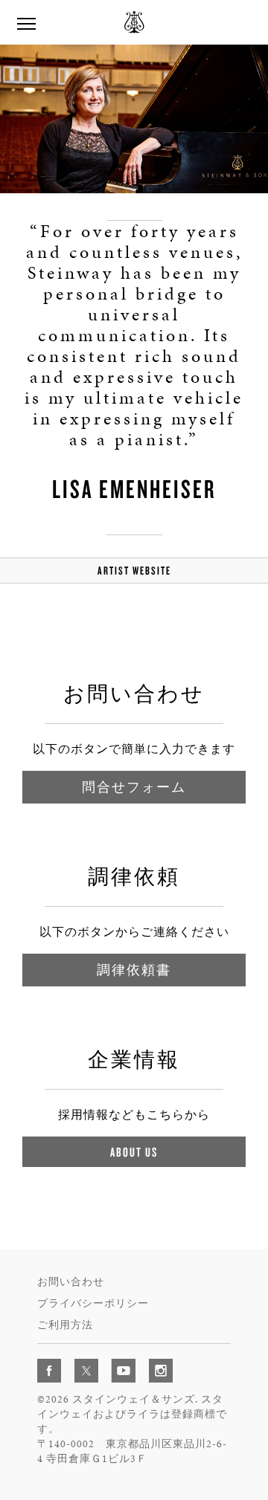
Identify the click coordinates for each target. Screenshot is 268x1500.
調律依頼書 (134, 969)
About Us (134, 1152)
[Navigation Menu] (26, 22)
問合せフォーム (134, 787)
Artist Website (134, 570)
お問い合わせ (70, 1282)
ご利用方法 (65, 1325)
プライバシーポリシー (93, 1303)
